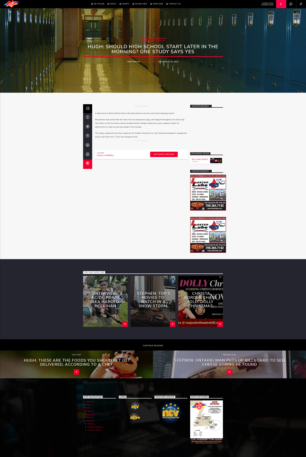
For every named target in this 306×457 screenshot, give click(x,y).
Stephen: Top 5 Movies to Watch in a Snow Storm (153, 300)
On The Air (99, 4)
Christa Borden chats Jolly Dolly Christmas (200, 300)
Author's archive (164, 154)
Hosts (113, 4)
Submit (90, 411)
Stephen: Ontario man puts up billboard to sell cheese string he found (230, 362)
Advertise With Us (94, 430)
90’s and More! (200, 159)
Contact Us (174, 4)
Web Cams (158, 4)
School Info (141, 4)
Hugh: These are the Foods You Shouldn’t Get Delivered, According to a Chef (77, 362)
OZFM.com (161, 40)
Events (125, 4)
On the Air (90, 402)
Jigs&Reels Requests (95, 427)
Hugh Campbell (148, 40)
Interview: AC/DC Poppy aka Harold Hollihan (105, 300)
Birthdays (91, 424)
